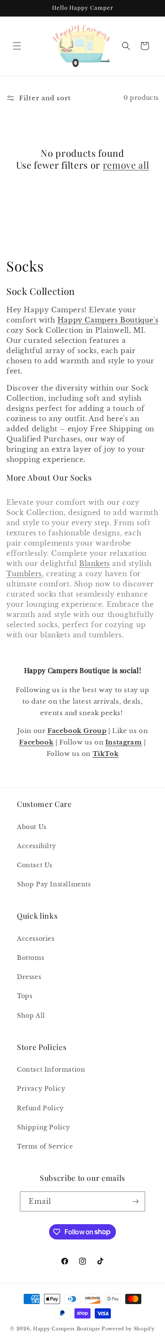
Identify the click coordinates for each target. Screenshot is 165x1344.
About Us (32, 827)
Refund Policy (40, 1108)
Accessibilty (36, 846)
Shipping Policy (43, 1127)
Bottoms (30, 958)
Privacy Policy (41, 1088)
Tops (24, 996)
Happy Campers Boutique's (108, 320)
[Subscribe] (135, 1201)
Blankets (94, 563)
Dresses (29, 977)
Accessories (36, 938)
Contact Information (51, 1069)
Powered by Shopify (128, 1329)
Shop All (31, 1015)
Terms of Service (45, 1146)
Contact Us (34, 865)
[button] (17, 46)
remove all (126, 165)
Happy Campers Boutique (66, 1329)
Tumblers (24, 573)
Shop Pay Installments (54, 884)
